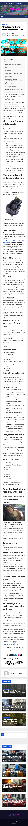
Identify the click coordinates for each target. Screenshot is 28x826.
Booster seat (9, 71)
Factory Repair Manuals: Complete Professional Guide (12, 758)
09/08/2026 (7, 790)
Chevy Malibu (5, 24)
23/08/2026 (7, 760)
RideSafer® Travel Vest (8, 314)
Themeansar (13, 823)
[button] (23, 16)
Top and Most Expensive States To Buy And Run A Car (19, 663)
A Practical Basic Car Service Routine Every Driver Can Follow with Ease (13, 802)
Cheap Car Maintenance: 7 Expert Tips (13, 787)
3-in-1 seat (9, 70)
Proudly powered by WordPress (9, 821)
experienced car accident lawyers (11, 644)
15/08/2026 (7, 775)
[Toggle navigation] (13, 16)
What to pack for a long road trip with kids (13, 74)
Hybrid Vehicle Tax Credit (12, 707)
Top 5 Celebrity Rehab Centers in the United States (14, 692)
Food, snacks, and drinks (12, 79)
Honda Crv (6, 754)
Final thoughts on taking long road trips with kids (14, 90)
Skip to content (4, 1)
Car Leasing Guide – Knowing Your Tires (10, 720)
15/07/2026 (7, 804)
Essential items (9, 76)
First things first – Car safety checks (12, 63)
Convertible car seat (11, 69)
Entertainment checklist (11, 77)
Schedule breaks (10, 85)
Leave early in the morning (12, 83)
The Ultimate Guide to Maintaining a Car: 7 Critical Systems (13, 772)
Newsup (22, 821)
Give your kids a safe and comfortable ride (13, 65)
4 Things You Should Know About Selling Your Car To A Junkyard (9, 663)
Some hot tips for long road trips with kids (13, 81)
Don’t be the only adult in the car (13, 87)
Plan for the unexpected (11, 86)
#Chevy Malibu (20, 35)
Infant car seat (9, 67)
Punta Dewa (11, 33)
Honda (5, 799)
